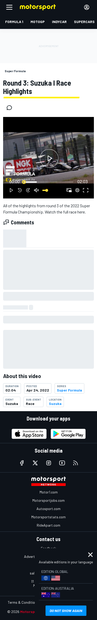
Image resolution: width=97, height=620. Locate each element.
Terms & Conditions (23, 602)
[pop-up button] (77, 190)
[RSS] (75, 463)
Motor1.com (49, 492)
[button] (49, 158)
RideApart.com (48, 525)
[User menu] (86, 7)
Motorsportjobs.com (48, 500)
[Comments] (11, 107)
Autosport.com (48, 508)
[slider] (48, 182)
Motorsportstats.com (48, 517)
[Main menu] (9, 7)
